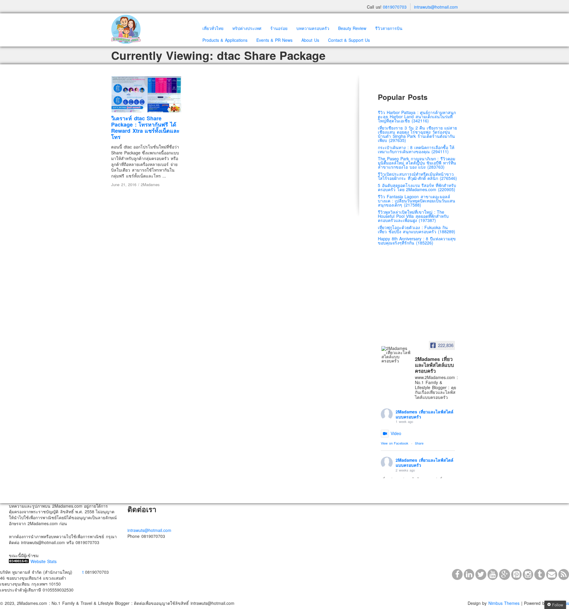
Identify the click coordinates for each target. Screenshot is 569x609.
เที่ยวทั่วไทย (212, 28)
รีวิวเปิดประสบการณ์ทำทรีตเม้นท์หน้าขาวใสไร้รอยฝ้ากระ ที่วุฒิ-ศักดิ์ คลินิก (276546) (417, 176)
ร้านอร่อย (278, 28)
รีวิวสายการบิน (388, 28)
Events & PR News (274, 40)
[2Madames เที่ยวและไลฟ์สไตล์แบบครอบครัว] (396, 354)
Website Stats (44, 561)
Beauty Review (352, 28)
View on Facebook (394, 443)
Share (419, 443)
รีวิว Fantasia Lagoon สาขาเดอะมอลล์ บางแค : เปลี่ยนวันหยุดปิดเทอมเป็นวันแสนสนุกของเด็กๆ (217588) (416, 201)
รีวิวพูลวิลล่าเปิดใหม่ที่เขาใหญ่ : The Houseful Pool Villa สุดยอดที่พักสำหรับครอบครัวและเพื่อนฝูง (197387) (413, 216)
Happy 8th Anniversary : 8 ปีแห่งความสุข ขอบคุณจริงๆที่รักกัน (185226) (417, 241)
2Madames (150, 184)
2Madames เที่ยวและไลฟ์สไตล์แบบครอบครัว (424, 414)
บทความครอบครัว (312, 28)
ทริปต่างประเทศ (246, 28)
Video (396, 433)
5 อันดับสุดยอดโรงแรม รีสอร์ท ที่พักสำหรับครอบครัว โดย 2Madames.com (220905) (417, 187)
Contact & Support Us (349, 40)
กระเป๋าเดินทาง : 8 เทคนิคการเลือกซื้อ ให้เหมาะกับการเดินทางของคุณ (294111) (416, 149)
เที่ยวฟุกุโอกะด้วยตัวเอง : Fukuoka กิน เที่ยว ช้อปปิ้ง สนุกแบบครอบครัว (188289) (416, 229)
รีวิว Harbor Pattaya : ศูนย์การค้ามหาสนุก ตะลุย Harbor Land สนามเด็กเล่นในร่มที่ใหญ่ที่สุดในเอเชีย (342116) (417, 116)
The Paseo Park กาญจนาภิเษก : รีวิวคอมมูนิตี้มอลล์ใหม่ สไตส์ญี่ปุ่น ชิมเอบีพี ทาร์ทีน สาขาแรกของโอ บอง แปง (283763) (417, 163)
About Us (310, 40)
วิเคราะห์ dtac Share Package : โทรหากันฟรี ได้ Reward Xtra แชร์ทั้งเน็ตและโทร (145, 127)
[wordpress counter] (19, 561)
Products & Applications (224, 40)
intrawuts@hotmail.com (436, 7)
